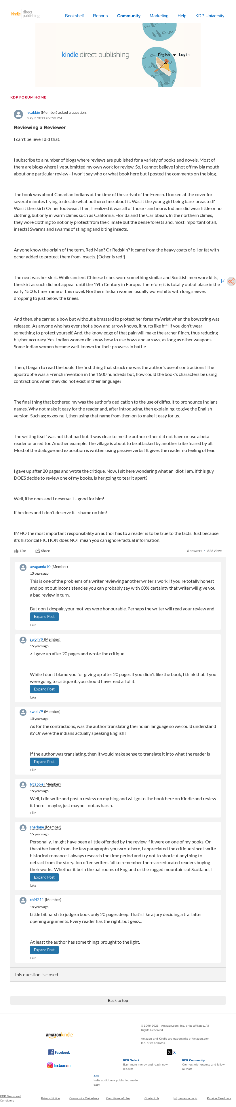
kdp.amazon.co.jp (185, 1098)
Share (45, 550)
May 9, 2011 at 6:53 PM (44, 118)
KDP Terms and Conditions (10, 1098)
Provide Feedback (219, 1098)
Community (128, 15)
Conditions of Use (118, 1098)
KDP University (209, 15)
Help (182, 15)
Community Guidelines (84, 1098)
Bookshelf (74, 15)
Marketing (159, 15)
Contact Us (151, 1098)
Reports (100, 15)
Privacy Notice (50, 1098)
